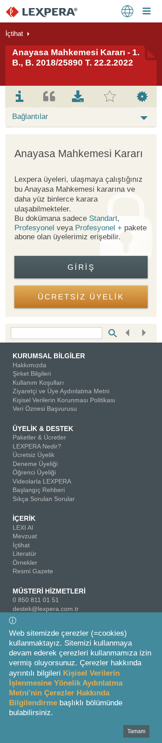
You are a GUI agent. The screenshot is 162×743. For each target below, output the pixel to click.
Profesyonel (34, 228)
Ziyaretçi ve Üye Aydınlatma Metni (61, 391)
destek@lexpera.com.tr (46, 608)
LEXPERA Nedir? (37, 446)
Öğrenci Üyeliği (34, 472)
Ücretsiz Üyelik (33, 454)
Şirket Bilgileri (32, 373)
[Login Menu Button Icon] (147, 12)
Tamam (136, 731)
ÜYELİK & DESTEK (43, 428)
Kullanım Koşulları (38, 382)
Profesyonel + (99, 228)
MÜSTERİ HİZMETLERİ (49, 591)
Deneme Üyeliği (35, 463)
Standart (103, 218)
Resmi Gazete (33, 571)
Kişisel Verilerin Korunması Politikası (64, 400)
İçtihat (14, 33)
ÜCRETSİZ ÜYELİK (81, 297)
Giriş (81, 267)
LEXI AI (23, 527)
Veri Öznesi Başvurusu (45, 408)
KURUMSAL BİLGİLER (49, 356)
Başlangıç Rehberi (39, 489)
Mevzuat (25, 536)
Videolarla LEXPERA (42, 481)
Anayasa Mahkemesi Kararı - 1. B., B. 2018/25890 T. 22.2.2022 (76, 57)
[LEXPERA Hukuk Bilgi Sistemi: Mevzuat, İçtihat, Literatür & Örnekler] (50, 11)
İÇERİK (24, 518)
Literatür (24, 553)
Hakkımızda (29, 365)
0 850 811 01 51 (36, 599)
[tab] (20, 96)
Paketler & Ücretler (39, 437)
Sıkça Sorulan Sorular (44, 498)
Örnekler (25, 562)
